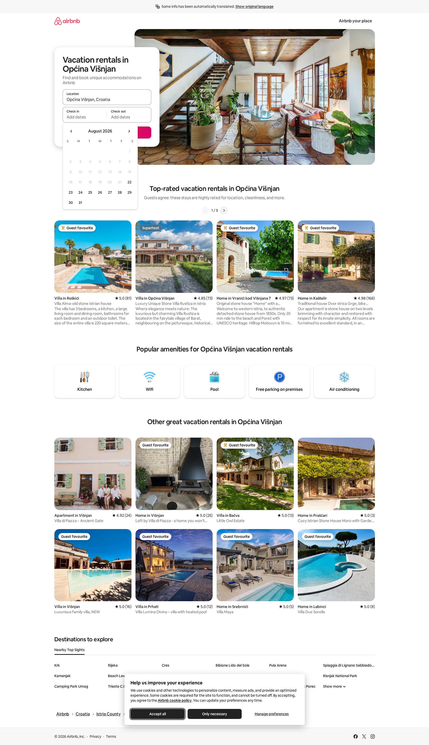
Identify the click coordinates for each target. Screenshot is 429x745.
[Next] (224, 210)
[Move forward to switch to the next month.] (128, 131)
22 (129, 182)
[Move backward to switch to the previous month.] (71, 131)
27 (110, 192)
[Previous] (205, 210)
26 (100, 192)
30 (71, 202)
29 (129, 192)
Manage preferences (272, 714)
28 (120, 192)
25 (90, 192)
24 (80, 192)
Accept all (157, 714)
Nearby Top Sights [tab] (69, 650)
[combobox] (107, 99)
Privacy (95, 736)
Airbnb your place (355, 21)
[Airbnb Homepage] (67, 21)
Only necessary (214, 714)
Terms (111, 736)
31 (80, 202)
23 (71, 192)
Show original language (254, 6)
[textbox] (85, 117)
